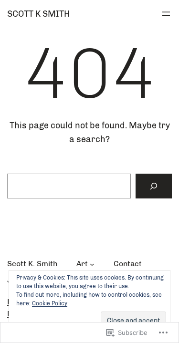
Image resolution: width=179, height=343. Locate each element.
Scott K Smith (38, 14)
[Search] (154, 186)
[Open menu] (166, 14)
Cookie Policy (49, 303)
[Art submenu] (92, 263)
